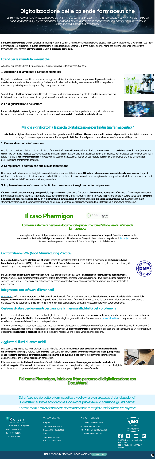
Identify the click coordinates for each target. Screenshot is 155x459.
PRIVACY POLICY (136, 445)
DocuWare (6, 296)
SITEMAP (121, 447)
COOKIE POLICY (123, 445)
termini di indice (110, 318)
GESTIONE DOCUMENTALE (91, 426)
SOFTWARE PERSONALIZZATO (92, 423)
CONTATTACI (99, 454)
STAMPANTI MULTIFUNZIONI (91, 434)
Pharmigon (125, 238)
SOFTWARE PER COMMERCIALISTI (94, 430)
